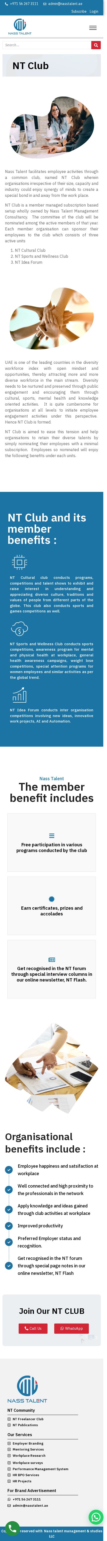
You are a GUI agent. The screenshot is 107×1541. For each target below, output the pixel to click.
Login (94, 11)
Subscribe (79, 11)
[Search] (96, 45)
